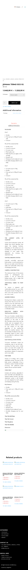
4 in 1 (20, 113)
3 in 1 (17, 113)
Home (4, 79)
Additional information (14, 126)
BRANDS (8, 79)
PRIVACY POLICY (5, 555)
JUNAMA (12, 79)
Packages (5, 94)
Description (14, 123)
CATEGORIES (4, 530)
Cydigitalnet (8, 567)
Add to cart (14, 103)
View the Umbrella (9, 424)
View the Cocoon (9, 419)
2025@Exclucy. (13, 565)
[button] (7, 106)
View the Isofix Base (10, 416)
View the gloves (9, 422)
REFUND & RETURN (5, 559)
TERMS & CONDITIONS (6, 557)
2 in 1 (14, 113)
